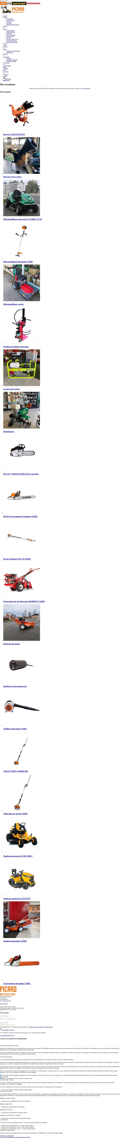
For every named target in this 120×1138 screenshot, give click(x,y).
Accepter (2, 1035)
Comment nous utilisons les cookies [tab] (9, 1045)
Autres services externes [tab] (6, 1091)
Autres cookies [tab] (4, 1119)
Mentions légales (48, 1027)
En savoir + (12, 1035)
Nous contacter (4, 1003)
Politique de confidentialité (7, 1135)
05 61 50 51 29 (7, 1001)
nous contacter (86, 88)
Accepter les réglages (5, 1137)
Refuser (7, 1035)
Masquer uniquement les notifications (20, 1137)
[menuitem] (61, 16)
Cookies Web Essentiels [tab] (6, 1057)
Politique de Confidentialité (36, 1027)
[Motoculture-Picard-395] (12, 13)
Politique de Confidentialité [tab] (7, 1130)
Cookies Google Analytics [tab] (7, 1080)
